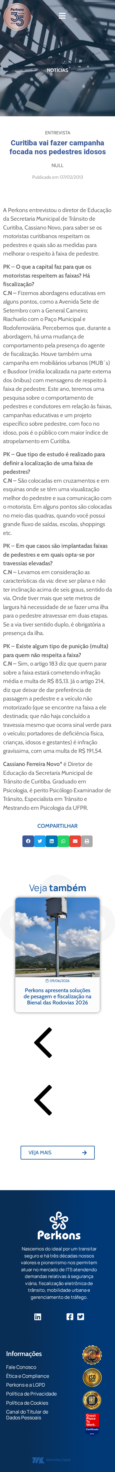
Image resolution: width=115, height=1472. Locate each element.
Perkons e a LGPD (25, 1384)
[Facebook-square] (70, 1317)
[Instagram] (48, 1317)
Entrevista (57, 133)
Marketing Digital (58, 1460)
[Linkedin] (37, 1317)
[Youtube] (59, 1317)
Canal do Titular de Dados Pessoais (27, 1414)
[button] (28, 841)
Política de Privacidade (31, 1393)
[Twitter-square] (80, 1317)
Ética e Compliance (27, 1376)
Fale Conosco (21, 1367)
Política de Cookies (27, 1402)
